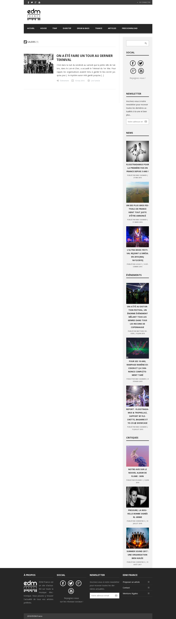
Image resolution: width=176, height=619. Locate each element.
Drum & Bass (83, 28)
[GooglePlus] (35, 2)
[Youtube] (39, 2)
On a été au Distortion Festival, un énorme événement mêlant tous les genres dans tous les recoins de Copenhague (137, 317)
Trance (98, 28)
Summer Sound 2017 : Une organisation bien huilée (137, 554)
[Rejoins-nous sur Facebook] (133, 63)
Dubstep (67, 28)
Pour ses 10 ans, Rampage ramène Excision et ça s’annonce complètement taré (137, 368)
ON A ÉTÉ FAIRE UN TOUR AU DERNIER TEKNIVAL (85, 58)
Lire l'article (95, 81)
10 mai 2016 (79, 81)
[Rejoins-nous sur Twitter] (141, 63)
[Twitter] (31, 2)
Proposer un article (131, 582)
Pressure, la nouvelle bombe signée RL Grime (137, 513)
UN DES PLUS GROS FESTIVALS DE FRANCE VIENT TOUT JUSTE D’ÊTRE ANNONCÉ (137, 210)
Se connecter (144, 2)
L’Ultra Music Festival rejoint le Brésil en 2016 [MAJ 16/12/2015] (137, 255)
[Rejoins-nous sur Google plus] (133, 71)
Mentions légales (130, 593)
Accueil (31, 28)
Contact (126, 587)
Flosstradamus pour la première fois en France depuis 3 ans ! (137, 168)
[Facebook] (28, 2)
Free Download (130, 28)
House (43, 28)
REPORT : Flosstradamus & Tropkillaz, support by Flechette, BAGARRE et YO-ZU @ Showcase (137, 416)
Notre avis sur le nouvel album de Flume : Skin (137, 472)
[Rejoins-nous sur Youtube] (141, 71)
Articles (112, 28)
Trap (54, 28)
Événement (64, 81)
